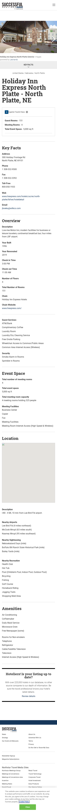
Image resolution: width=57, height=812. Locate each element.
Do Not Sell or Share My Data (38, 748)
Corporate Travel (34, 777)
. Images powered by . (20, 58)
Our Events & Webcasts (10, 741)
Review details (28, 696)
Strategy (5, 738)
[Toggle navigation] (54, 5)
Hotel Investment (34, 780)
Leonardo (14, 60)
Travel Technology (34, 774)
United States (17, 73)
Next (53, 39)
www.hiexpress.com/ (12, 308)
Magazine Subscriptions (10, 759)
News (4, 734)
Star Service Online (35, 787)
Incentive (5, 780)
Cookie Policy (24, 802)
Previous (3, 39)
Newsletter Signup (8, 756)
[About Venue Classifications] (27, 112)
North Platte (40, 73)
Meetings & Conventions (10, 774)
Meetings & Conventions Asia (12, 777)
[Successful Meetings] (15, 729)
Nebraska (29, 73)
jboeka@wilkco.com (11, 208)
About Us (31, 734)
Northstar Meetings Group (11, 771)
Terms (30, 741)
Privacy (31, 744)
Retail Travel (32, 771)
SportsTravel (6, 787)
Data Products (33, 784)
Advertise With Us (34, 738)
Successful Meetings (16, 6)
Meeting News (7, 784)
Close (27, 807)
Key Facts (28, 65)
